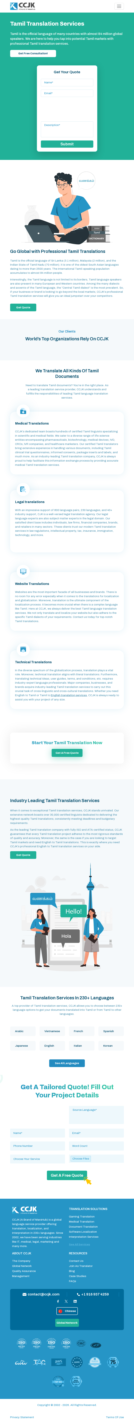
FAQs (72, 1281)
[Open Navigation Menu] (119, 6)
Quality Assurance (24, 1271)
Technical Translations (33, 662)
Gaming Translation (82, 1216)
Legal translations (30, 502)
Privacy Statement (22, 1417)
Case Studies (77, 1276)
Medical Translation (81, 1221)
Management (20, 1276)
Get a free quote (67, 752)
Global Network (22, 1266)
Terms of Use (115, 1417)
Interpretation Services (83, 1236)
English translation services (69, 695)
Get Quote (23, 307)
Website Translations (32, 584)
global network (67, 1322)
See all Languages (67, 1063)
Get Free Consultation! (33, 53)
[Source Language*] (96, 1110)
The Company (21, 1261)
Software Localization (83, 1231)
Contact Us (76, 1261)
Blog (72, 1271)
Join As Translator (81, 1266)
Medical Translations (32, 423)
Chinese (70, 1311)
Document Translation (83, 1226)
